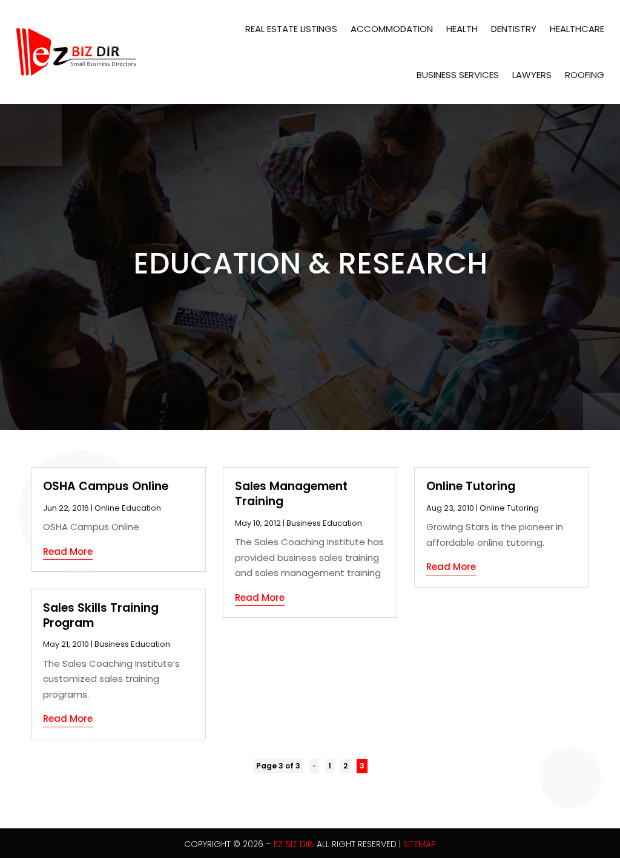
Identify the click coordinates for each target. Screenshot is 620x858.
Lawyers (532, 74)
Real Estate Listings (291, 28)
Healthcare (577, 28)
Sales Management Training (291, 493)
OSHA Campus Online (105, 486)
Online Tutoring (470, 486)
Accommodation (392, 28)
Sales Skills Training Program (101, 615)
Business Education (132, 644)
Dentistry (513, 28)
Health (462, 28)
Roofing (584, 74)
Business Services (458, 74)
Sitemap (419, 844)
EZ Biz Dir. (294, 844)
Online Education (127, 508)
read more (68, 551)
